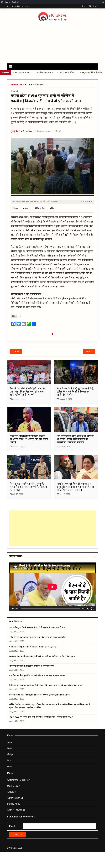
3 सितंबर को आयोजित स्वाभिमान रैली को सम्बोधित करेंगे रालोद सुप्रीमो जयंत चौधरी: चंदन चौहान (45, 685)
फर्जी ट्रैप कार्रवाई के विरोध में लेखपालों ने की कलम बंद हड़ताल (68, 73)
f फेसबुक (15, 208)
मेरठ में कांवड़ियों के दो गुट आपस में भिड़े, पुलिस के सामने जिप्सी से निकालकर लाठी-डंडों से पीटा (75, 391)
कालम (9, 742)
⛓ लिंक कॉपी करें (40, 208)
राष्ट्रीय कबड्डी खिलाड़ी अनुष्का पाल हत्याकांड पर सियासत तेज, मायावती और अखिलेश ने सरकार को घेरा (75, 486)
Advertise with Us (15, 798)
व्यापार (9, 766)
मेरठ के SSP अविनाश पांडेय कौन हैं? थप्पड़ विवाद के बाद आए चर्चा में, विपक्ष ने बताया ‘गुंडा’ (28, 486)
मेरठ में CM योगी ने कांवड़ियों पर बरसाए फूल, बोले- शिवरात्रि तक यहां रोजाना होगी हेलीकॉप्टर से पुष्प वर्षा (28, 391)
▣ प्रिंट (52, 208)
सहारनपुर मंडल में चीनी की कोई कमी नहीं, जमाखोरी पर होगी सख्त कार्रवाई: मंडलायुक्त (91, 73)
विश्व (9, 760)
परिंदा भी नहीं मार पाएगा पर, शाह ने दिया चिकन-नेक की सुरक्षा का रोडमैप (45, 73)
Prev (17, 351)
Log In (7, 2)
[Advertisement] (52, 41)
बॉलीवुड (10, 754)
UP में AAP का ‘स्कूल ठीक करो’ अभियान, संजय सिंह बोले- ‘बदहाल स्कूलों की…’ (41, 717)
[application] (52, 586)
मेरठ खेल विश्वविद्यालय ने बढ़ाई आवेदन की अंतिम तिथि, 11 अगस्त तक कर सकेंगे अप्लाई (29, 439)
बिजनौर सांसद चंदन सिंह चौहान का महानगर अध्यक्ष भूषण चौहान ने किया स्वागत (39, 695)
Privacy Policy (13, 804)
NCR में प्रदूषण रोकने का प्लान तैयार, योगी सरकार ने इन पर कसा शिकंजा (22, 73)
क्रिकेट (10, 748)
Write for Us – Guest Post (18, 780)
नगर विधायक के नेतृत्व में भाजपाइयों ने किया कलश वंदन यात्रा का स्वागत (37, 675)
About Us (11, 792)
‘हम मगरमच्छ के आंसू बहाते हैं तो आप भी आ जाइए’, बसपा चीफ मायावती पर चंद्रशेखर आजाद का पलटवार (75, 439)
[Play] (12, 608)
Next (88, 351)
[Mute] (88, 608)
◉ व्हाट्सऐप (26, 208)
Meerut (28, 85)
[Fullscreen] (92, 608)
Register (15, 2)
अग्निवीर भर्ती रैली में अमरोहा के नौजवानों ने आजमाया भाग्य (31, 666)
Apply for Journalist (16, 810)
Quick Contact (13, 786)
